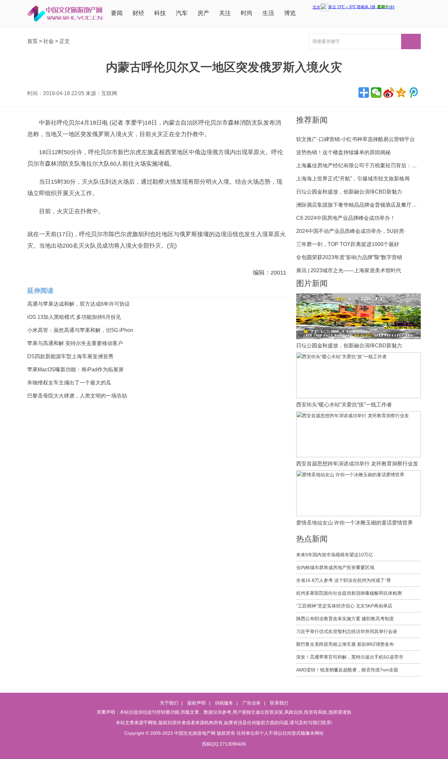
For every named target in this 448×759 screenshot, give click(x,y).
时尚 (247, 13)
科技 (160, 13)
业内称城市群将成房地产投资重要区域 (335, 567)
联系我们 (279, 703)
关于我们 (169, 703)
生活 (268, 13)
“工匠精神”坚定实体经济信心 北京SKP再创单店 (344, 605)
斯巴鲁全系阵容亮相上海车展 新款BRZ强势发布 (345, 644)
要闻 (117, 13)
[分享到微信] (376, 92)
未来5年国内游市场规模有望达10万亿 (334, 554)
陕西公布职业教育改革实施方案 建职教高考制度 (345, 618)
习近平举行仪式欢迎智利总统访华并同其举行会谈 (346, 631)
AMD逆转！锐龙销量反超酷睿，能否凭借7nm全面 (347, 669)
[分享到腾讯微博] (413, 92)
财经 (138, 13)
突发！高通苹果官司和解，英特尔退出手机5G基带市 (349, 657)
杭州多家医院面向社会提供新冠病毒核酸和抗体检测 (349, 593)
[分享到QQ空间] (401, 92)
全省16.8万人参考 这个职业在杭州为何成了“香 (343, 580)
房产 (203, 13)
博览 (290, 13)
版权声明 (196, 703)
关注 (225, 13)
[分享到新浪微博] (388, 92)
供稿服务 (224, 703)
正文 (64, 41)
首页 (32, 41)
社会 (48, 41)
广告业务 (251, 703)
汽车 (182, 13)
